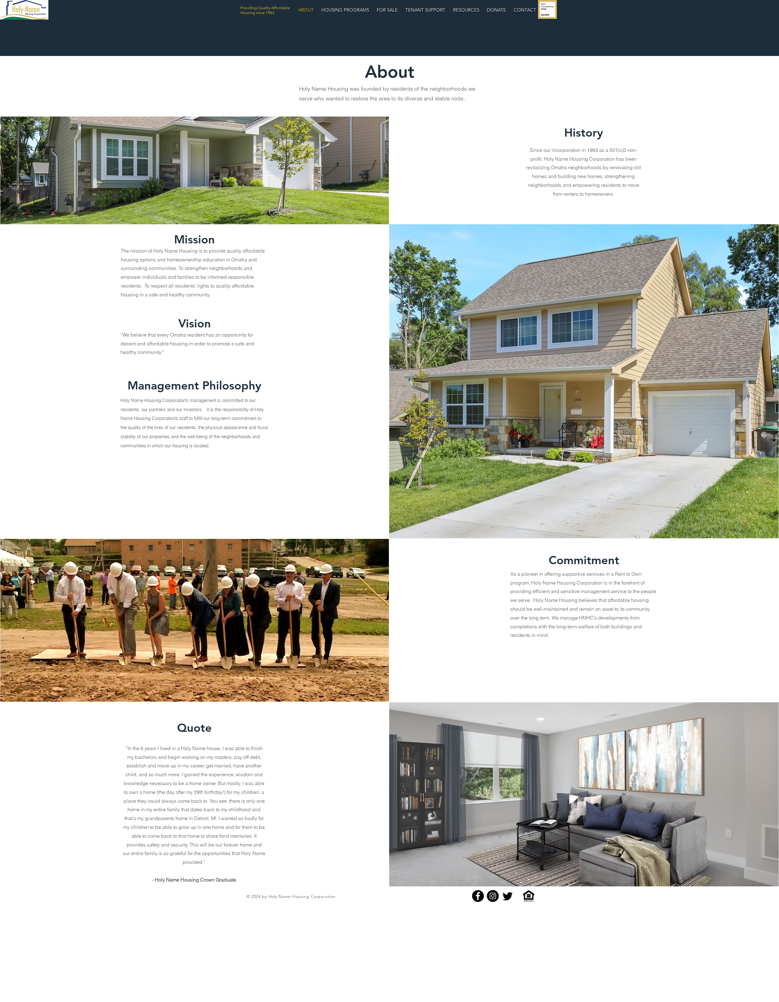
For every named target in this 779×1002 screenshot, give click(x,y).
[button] (425, 9)
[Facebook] (478, 896)
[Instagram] (493, 896)
